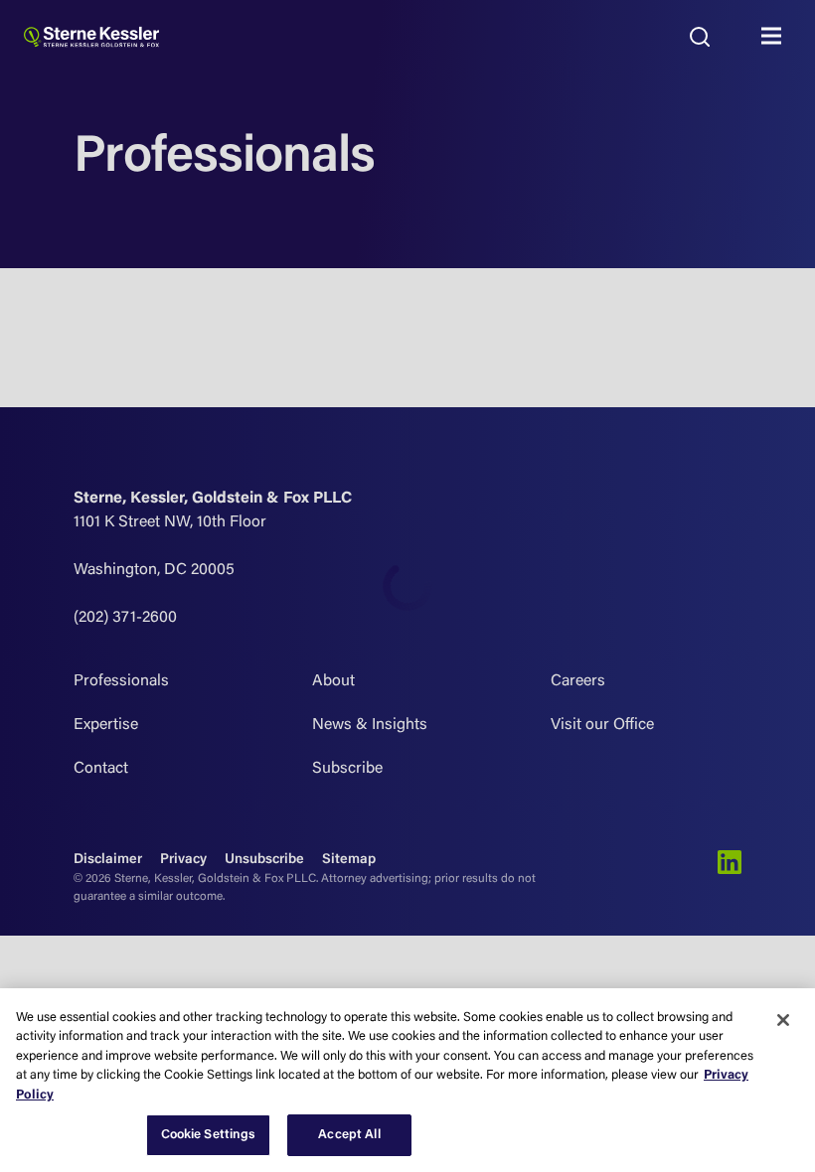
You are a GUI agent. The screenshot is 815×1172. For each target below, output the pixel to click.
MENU (776, 37)
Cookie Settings (208, 1134)
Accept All (349, 1134)
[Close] (783, 1020)
